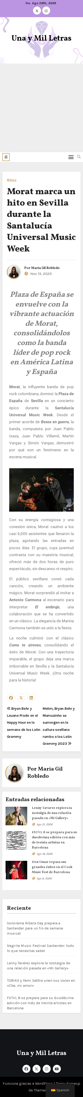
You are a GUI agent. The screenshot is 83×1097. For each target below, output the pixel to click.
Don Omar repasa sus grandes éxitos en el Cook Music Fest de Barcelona (52, 867)
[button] (6, 157)
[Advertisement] (41, 107)
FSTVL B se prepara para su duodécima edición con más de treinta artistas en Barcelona (40, 1003)
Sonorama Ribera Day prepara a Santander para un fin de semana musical (35, 928)
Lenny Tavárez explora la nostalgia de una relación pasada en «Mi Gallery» (52, 813)
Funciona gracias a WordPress (28, 1083)
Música (12, 180)
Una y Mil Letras (41, 38)
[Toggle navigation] (71, 156)
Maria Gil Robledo (45, 268)
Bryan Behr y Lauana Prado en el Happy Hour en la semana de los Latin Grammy (23, 722)
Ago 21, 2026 (45, 824)
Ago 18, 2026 (45, 853)
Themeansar (44, 1090)
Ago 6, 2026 (44, 878)
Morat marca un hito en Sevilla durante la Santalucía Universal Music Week (41, 220)
